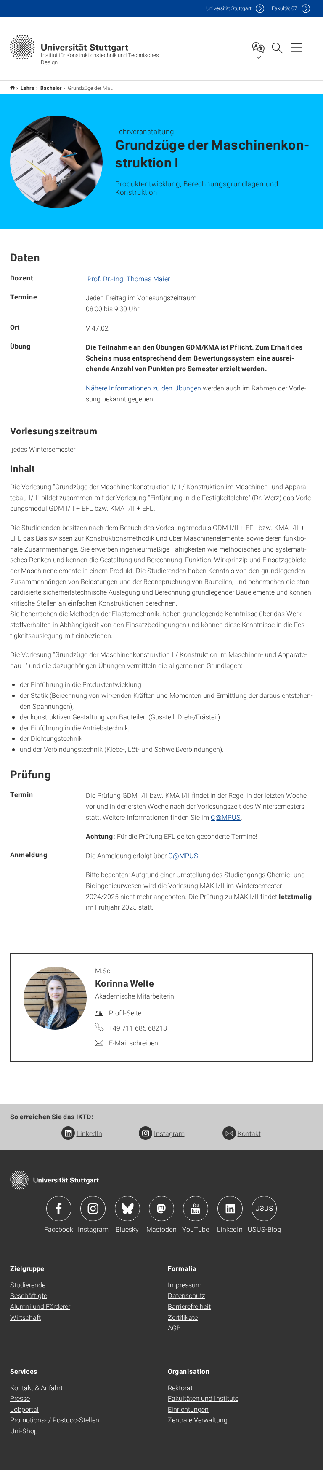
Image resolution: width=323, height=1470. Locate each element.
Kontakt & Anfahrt (36, 1387)
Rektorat (180, 1387)
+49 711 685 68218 (138, 1027)
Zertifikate (183, 1317)
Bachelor (51, 87)
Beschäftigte (28, 1295)
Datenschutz (186, 1295)
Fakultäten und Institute (203, 1398)
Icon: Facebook (58, 1208)
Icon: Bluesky (127, 1208)
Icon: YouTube (195, 1208)
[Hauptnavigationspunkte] (296, 47)
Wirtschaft (25, 1317)
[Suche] (277, 47)
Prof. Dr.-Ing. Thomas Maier (128, 278)
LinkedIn (89, 1133)
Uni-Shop (24, 1430)
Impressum (184, 1284)
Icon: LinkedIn (230, 1208)
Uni (229, 8)
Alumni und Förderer (40, 1306)
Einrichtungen (188, 1409)
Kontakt (249, 1133)
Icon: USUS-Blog (264, 1208)
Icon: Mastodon (161, 1208)
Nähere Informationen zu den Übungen (143, 387)
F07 (284, 8)
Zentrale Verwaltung (198, 1419)
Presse (20, 1398)
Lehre (27, 87)
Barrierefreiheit (189, 1306)
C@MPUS (226, 817)
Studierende (27, 1284)
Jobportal (24, 1409)
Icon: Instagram (93, 1208)
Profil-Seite (125, 1012)
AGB (174, 1327)
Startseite (12, 87)
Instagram (169, 1133)
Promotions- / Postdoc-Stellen (54, 1419)
